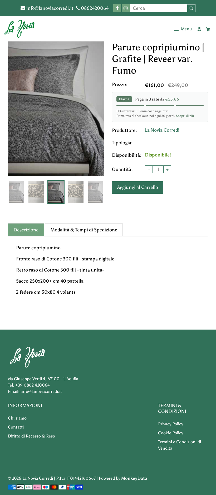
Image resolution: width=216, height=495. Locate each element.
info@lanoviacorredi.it (49, 8)
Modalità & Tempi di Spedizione (84, 230)
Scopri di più (185, 116)
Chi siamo (17, 418)
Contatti (16, 427)
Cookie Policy (170, 432)
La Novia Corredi (162, 130)
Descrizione (25, 230)
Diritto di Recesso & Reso (31, 436)
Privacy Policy (170, 423)
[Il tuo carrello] (208, 29)
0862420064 (94, 8)
